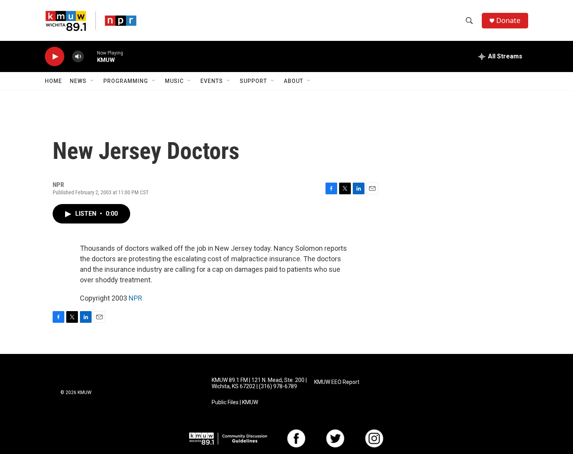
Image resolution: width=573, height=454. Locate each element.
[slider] (90, 56)
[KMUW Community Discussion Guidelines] (228, 439)
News (78, 81)
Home (53, 81)
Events (211, 81)
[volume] (78, 56)
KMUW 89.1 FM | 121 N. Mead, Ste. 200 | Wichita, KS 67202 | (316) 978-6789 (259, 383)
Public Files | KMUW (235, 402)
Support (253, 81)
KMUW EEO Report (336, 382)
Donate (508, 20)
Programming (125, 81)
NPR (135, 298)
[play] (54, 56)
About (293, 81)
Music (174, 81)
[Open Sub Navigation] (92, 81)
